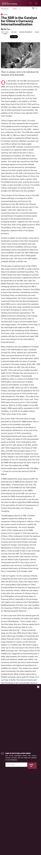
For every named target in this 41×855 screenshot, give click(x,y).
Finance (14, 32)
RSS (36, 8)
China (5, 33)
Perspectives (4, 8)
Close (5, 3)
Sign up (31, 765)
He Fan (7, 29)
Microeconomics (25, 32)
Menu (36, 3)
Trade (37, 32)
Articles (15, 8)
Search (30, 3)
